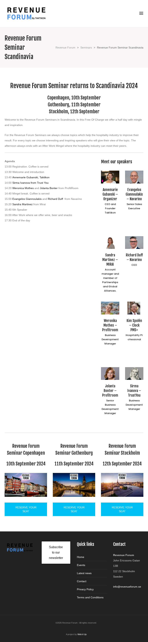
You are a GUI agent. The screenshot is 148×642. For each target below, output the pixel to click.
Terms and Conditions (90, 597)
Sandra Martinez (22, 204)
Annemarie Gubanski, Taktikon (31, 177)
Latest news (84, 573)
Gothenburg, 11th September (74, 105)
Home (80, 557)
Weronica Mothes (23, 188)
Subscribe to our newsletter (56, 552)
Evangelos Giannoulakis (27, 198)
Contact (81, 581)
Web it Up (82, 634)
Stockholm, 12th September (74, 111)
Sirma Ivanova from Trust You (30, 182)
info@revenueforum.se (127, 586)
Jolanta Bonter (49, 188)
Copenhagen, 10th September (74, 98)
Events (81, 565)
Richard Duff (56, 198)
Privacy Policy (85, 589)
